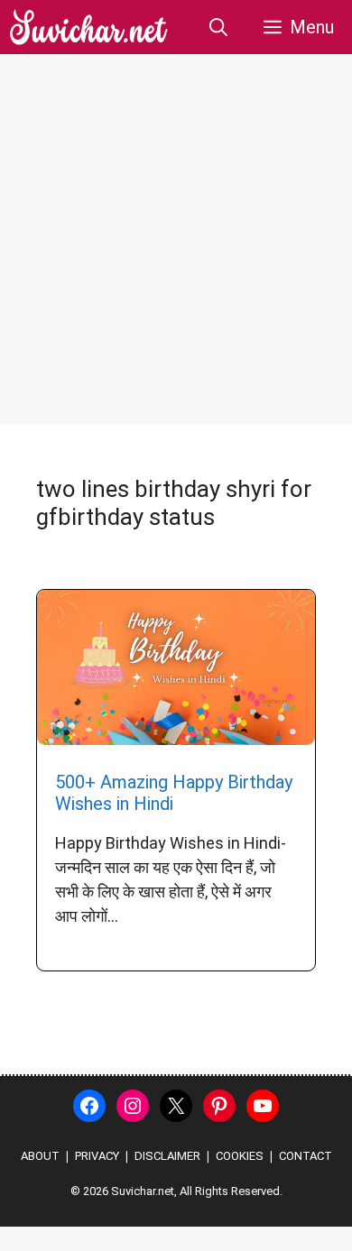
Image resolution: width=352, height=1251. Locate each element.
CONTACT (305, 1156)
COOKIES (240, 1156)
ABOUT (40, 1156)
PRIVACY (97, 1156)
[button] (218, 27)
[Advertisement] (176, 239)
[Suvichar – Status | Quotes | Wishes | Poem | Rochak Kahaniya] (89, 27)
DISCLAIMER (167, 1156)
